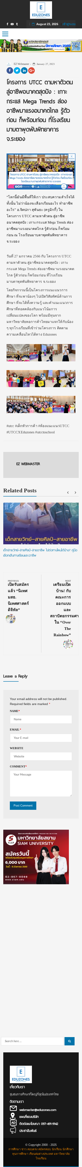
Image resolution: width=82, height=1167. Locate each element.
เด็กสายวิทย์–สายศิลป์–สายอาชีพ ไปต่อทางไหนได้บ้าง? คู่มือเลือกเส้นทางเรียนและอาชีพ (40, 552)
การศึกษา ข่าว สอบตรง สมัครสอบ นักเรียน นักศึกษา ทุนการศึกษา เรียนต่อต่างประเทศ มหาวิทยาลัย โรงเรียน (41, 1154)
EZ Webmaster (21, 64)
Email (15, 729)
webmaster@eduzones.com (37, 1110)
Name (15, 711)
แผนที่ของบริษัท (28, 1117)
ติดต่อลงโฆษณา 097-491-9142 (38, 1124)
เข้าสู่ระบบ (69, 24)
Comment (18, 766)
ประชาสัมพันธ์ (28, 1131)
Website (16, 748)
